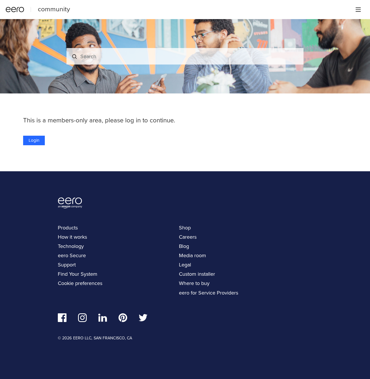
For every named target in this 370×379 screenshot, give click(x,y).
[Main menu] (358, 9)
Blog (184, 246)
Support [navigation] (67, 264)
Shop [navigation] (185, 227)
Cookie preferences (80, 283)
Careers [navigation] (188, 237)
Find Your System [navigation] (77, 274)
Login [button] (34, 140)
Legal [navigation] (185, 264)
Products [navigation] (68, 227)
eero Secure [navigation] (72, 255)
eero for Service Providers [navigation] (208, 293)
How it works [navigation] (72, 237)
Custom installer (197, 274)
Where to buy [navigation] (194, 283)
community (54, 9)
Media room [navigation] (192, 255)
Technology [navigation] (71, 246)
